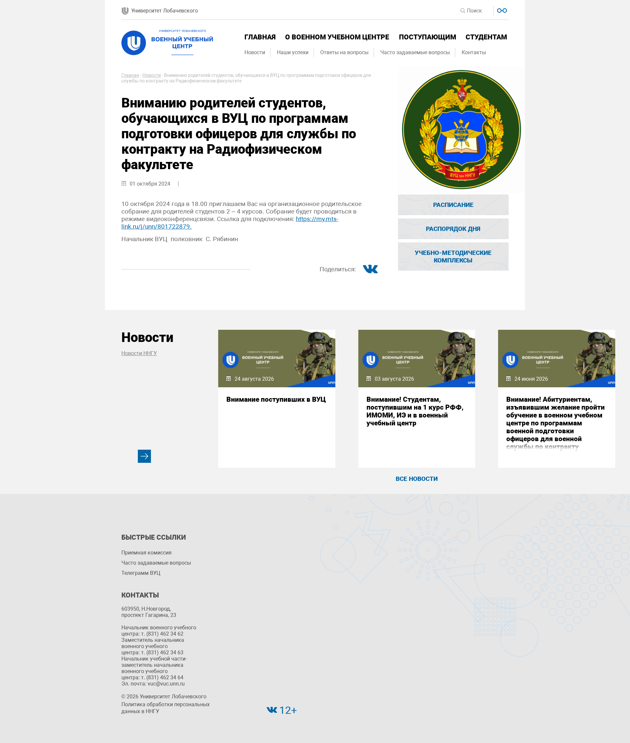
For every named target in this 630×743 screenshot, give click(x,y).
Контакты (474, 52)
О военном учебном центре (337, 37)
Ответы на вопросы (344, 52)
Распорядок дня (453, 229)
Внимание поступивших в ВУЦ (276, 399)
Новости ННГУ (139, 353)
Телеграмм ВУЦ (140, 573)
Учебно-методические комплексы (453, 256)
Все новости (417, 479)
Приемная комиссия (146, 553)
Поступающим (427, 37)
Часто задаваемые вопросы (415, 52)
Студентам (486, 37)
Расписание (453, 205)
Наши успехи (292, 52)
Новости (254, 52)
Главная (260, 37)
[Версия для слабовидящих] (501, 10)
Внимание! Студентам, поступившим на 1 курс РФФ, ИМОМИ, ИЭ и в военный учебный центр (415, 411)
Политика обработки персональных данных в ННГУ (165, 707)
